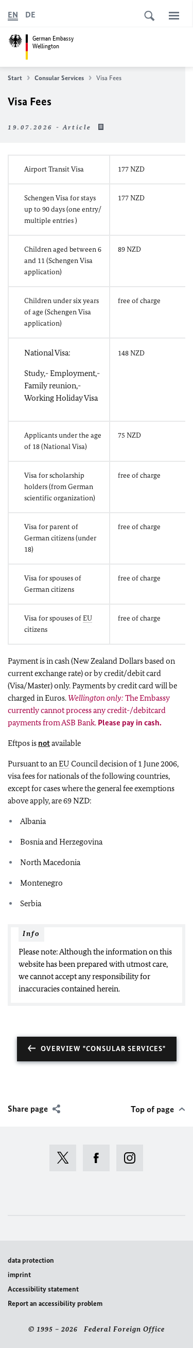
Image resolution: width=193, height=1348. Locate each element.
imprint (19, 1274)
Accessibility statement (43, 1289)
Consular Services (59, 78)
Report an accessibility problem (55, 1303)
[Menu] (174, 15)
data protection (31, 1260)
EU (87, 618)
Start (15, 78)
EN (13, 15)
